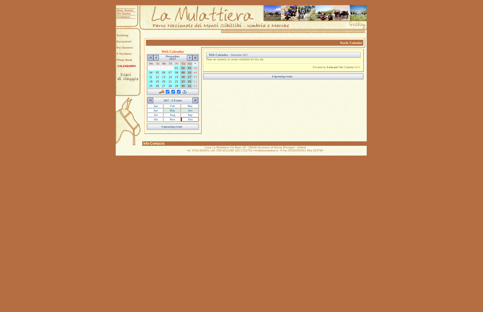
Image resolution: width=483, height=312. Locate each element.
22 (176, 81)
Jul (155, 115)
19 (157, 81)
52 (195, 85)
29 (176, 85)
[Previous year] (150, 57)
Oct (155, 119)
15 (176, 76)
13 (163, 76)
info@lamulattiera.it (265, 150)
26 (157, 85)
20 (163, 81)
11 (150, 76)
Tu (157, 63)
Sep (190, 115)
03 (189, 68)
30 (183, 85)
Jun (190, 110)
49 (195, 72)
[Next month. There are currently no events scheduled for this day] (189, 57)
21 (170, 81)
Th (170, 63)
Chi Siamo (124, 13)
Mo (151, 63)
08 (176, 72)
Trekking (122, 35)
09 (183, 72)
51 (195, 81)
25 (150, 85)
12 (157, 76)
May (172, 110)
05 (157, 72)
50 (195, 76)
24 (189, 81)
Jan (155, 106)
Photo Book (124, 59)
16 (183, 76)
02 (183, 68)
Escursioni (124, 41)
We (164, 63)
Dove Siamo (125, 10)
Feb (172, 106)
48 (195, 68)
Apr (155, 110)
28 (170, 85)
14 (170, 76)
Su (190, 63)
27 (163, 85)
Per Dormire (125, 47)
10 (189, 72)
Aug (172, 115)
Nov (172, 119)
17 (189, 76)
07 (170, 72)
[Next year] (195, 57)
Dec (190, 119)
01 (176, 68)
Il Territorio (124, 53)
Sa (183, 63)
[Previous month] (156, 57)
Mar (190, 106)
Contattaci (123, 16)
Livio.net (332, 67)
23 (183, 81)
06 (163, 72)
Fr (177, 63)
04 (150, 72)
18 (150, 81)
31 (189, 85)
